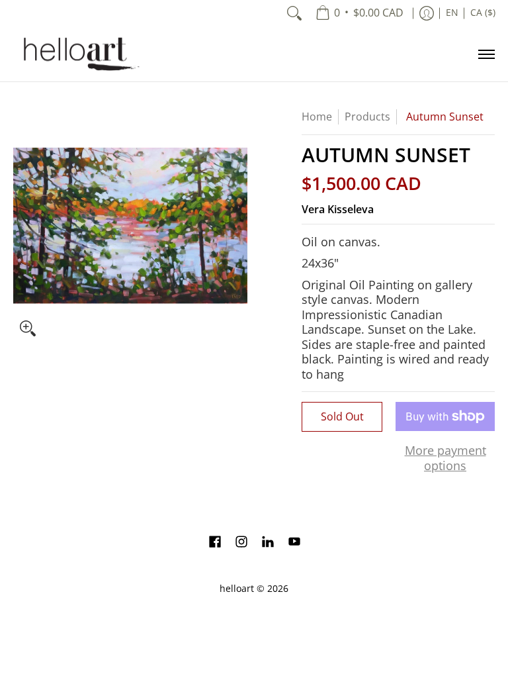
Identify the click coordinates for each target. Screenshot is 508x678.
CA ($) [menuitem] (482, 13)
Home (317, 116)
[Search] (294, 13)
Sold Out (342, 416)
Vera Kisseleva (338, 209)
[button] (215, 543)
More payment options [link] (445, 458)
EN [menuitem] (452, 13)
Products (367, 116)
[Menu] (486, 53)
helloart (237, 589)
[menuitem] (359, 13)
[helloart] (79, 53)
